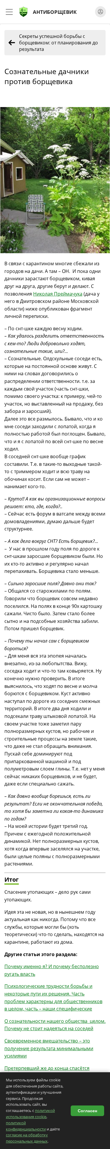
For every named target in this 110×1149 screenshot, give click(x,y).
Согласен (87, 1110)
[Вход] (100, 11)
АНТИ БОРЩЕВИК (55, 11)
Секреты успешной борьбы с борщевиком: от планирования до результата (58, 42)
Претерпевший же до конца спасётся (46, 1068)
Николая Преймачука (57, 294)
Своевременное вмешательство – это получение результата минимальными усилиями (48, 1048)
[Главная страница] (23, 12)
